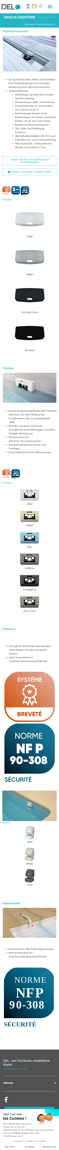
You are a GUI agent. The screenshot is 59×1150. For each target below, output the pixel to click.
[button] (50, 6)
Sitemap (8, 1083)
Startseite (29, 24)
